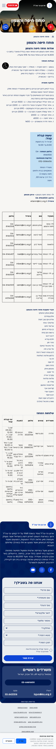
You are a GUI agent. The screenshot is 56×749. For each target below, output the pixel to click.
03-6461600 (28, 682)
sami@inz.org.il (24, 285)
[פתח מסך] (5, 65)
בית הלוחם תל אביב (20, 712)
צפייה (21, 741)
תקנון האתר (33, 707)
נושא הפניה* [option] (44, 635)
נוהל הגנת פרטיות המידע (27, 727)
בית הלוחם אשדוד (20, 722)
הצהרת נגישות (22, 707)
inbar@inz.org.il (23, 264)
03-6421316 (11, 694)
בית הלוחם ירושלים (21, 717)
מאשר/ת (9, 741)
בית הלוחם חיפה (35, 717)
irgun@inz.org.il (42, 694)
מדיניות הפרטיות (28, 702)
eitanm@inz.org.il (38, 201)
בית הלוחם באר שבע (35, 722)
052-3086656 (45, 161)
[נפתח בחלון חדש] (51, 570)
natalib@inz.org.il (23, 297)
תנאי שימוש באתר (27, 731)
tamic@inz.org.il (23, 235)
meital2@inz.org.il (22, 245)
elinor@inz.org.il (23, 273)
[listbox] (28, 628)
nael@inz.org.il (24, 254)
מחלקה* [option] (45, 628)
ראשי (53, 37)
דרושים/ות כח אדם (35, 712)
